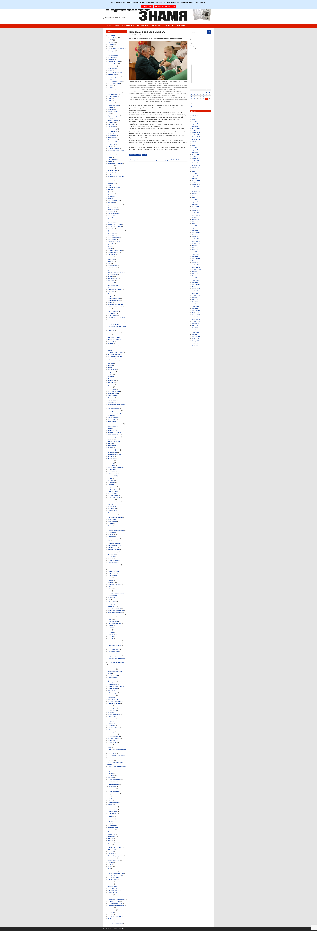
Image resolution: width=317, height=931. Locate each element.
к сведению (111, 330)
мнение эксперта (112, 430)
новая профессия (113, 515)
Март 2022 (195, 230)
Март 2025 (195, 152)
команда (110, 365)
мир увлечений (112, 426)
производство (112, 654)
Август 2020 (195, 271)
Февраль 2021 (196, 258)
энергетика (111, 908)
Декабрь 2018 (196, 315)
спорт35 (110, 798)
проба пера (111, 636)
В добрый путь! (112, 74)
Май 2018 (194, 330)
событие (110, 773)
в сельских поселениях (114, 92)
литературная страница (114, 413)
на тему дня (111, 469)
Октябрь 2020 (196, 267)
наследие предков (113, 495)
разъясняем (111, 697)
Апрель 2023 (195, 202)
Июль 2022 (195, 221)
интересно (111, 296)
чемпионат (111, 882)
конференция (111, 376)
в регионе (110, 87)
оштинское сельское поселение (117, 567)
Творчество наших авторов (115, 832)
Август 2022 (195, 219)
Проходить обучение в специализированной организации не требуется (150, 160)
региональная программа (115, 701)
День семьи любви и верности (116, 231)
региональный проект (114, 703)
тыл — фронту (112, 849)
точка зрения (111, 834)
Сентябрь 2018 (196, 321)
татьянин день (112, 825)
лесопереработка (113, 400)
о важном (110, 523)
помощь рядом (112, 604)
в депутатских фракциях (115, 72)
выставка (110, 146)
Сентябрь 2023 (196, 191)
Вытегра (192, 46)
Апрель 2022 (195, 228)
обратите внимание (113, 532)
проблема (110, 638)
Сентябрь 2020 (196, 269)
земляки (110, 276)
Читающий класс (112, 886)
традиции (110, 838)
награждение (111, 480)
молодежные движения (114, 437)
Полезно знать (157, 25)
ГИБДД (110, 157)
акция (109, 46)
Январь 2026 (195, 130)
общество (110, 534)
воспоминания (112, 135)
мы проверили (112, 458)
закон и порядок (112, 265)
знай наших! (111, 283)
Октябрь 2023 (196, 189)
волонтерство (112, 126)
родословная (111, 719)
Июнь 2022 (195, 223)
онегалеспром (112, 536)
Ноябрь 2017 (195, 343)
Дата (109, 192)
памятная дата (112, 573)
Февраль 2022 (196, 232)
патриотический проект (114, 584)
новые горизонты (112, 519)
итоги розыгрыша (113, 315)
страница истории (113, 809)
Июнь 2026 (195, 119)
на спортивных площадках (115, 467)
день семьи (111, 228)
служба (110, 771)
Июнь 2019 (195, 302)
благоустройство (112, 64)
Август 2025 (195, 141)
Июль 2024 (195, 169)
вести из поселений (113, 105)
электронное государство (115, 903)
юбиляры (110, 921)
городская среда (112, 170)
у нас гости (111, 851)
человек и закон (112, 879)
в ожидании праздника (114, 77)
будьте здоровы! (112, 68)
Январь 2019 (195, 312)
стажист (110, 800)
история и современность (115, 307)
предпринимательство (114, 623)
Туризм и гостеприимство (115, 847)
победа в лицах (112, 595)
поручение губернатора (114, 608)
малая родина (112, 421)
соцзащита (112, 789)
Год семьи (111, 166)
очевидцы (111, 558)
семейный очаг (112, 742)
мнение (110, 428)
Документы (169, 25)
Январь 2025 (195, 156)
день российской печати (115, 226)
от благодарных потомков (115, 545)
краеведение (111, 380)
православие (111, 617)
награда (110, 478)
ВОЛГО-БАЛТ (112, 124)
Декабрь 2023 (196, 184)
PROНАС (110, 40)
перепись (110, 589)
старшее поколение (113, 802)
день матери (111, 211)
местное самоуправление (115, 424)
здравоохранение (113, 274)
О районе (110, 526)
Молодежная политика (114, 432)
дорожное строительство (115, 250)
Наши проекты (181, 25)
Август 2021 (195, 245)
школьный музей (112, 892)
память (110, 578)
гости (109, 174)
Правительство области (115, 612)
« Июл (191, 106)
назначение (111, 484)
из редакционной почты (114, 289)
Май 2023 (194, 200)
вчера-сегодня (112, 137)
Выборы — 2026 (112, 142)
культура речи (112, 389)
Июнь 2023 (195, 197)
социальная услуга (113, 791)
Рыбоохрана (111, 725)
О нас (116, 25)
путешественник (112, 684)
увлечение (111, 853)
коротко (110, 378)
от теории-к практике (114, 549)
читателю (110, 884)
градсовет (111, 181)
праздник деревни (113, 621)
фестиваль (111, 862)
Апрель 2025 (195, 150)
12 (197, 96)
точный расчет (112, 836)
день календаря (112, 207)
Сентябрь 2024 (196, 165)
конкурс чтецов (112, 369)
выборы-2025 (112, 144)
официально (111, 556)
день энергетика (112, 239)
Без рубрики (111, 51)
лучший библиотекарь (114, 417)
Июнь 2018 (195, 328)
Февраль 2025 (196, 154)
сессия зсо (111, 760)
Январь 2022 (195, 234)
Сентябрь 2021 (196, 243)
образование (142, 35)
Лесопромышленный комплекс (116, 404)
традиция (110, 840)
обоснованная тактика (114, 528)
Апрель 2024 (195, 176)
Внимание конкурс (113, 120)
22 (206, 98)
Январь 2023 (195, 208)
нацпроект (111, 500)
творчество (111, 830)
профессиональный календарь (116, 658)
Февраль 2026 (196, 128)
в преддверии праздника (115, 81)
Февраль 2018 (196, 336)
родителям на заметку (114, 714)
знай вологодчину (113, 278)
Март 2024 (195, 178)
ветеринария (111, 109)
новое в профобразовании (115, 517)
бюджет (110, 70)
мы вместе (111, 456)
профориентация (112, 677)
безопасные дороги (113, 55)
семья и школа (112, 753)
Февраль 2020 (196, 284)
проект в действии (113, 649)
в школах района (112, 96)
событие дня (111, 775)
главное (110, 161)
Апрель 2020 (195, 280)
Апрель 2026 (195, 124)
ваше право (111, 103)
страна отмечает (112, 807)
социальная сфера (113, 782)
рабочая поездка (112, 693)
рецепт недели (112, 708)
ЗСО (109, 287)
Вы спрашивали (112, 140)
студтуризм (111, 819)
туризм (110, 845)
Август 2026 (195, 115)
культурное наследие (114, 391)
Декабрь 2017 (196, 341)
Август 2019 (195, 297)
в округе (110, 79)
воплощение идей (113, 129)
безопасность (112, 53)
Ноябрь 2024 (195, 161)
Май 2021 (194, 252)
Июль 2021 (195, 247)
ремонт (111, 816)
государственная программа (116, 176)
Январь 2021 (195, 260)
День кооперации (113, 209)
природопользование (114, 634)
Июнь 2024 (195, 171)
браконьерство (112, 66)
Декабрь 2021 (196, 236)
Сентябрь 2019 (196, 295)
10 (191, 96)
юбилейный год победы (114, 916)
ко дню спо (111, 363)
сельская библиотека (114, 736)
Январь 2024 (195, 182)
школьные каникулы (113, 890)
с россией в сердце (113, 727)
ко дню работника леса (114, 354)
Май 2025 (194, 148)
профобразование (113, 675)
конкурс (110, 367)
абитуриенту (111, 42)
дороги (110, 248)
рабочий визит (112, 695)
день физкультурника (114, 237)
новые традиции (112, 521)
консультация (112, 372)
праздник (110, 619)
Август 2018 (195, 323)
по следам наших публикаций (116, 593)
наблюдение (111, 471)
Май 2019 (194, 304)
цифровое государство (114, 877)
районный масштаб (113, 699)
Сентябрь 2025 (196, 139)
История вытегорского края (115, 304)
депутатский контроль (114, 241)
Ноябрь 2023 (195, 187)
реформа (110, 706)
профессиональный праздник (116, 662)
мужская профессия (113, 450)
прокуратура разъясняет (115, 656)
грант (109, 185)
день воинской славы (114, 200)
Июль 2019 (195, 299)
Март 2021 (195, 256)
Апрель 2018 (195, 332)
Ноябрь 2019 (195, 291)
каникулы (110, 343)
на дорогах (111, 461)
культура (110, 387)
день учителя (111, 235)
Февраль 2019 (196, 310)
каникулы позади (113, 346)
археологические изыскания (116, 48)
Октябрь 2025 (196, 137)
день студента (112, 233)
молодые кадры (112, 445)
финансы (110, 866)
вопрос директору (113, 131)
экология (110, 895)
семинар (110, 745)
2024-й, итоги (111, 35)
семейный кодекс (113, 740)
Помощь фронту (112, 606)
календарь (111, 341)
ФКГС (109, 869)
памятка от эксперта (113, 571)
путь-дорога (111, 690)
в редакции (111, 90)
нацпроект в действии (114, 502)
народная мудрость (113, 489)
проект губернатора (113, 651)
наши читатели (112, 506)
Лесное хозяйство (113, 393)
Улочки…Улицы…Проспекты (116, 856)
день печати (111, 215)
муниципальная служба (114, 454)
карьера (110, 350)
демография (111, 196)
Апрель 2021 (195, 254)
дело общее (111, 194)
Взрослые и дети (112, 111)
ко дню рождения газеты (115, 356)
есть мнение (111, 254)
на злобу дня (111, 465)
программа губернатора (114, 643)
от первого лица (112, 547)
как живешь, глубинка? (114, 339)
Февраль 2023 (196, 206)
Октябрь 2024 (196, 163)
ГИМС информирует (113, 159)
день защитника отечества (115, 205)
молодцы (110, 443)
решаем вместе (112, 710)
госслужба (111, 172)
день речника (111, 222)
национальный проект (114, 497)
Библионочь (111, 59)
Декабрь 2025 (196, 132)
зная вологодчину (113, 285)
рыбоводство (111, 723)
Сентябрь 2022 (196, 217)
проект (110, 647)
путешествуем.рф (113, 688)
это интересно (112, 910)
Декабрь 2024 (196, 158)
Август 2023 (195, 193)
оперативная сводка (113, 539)
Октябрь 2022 (196, 215)
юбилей (110, 914)
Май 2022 (194, 226)
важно (109, 98)
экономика (111, 897)
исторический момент (114, 300)
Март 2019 (195, 308)
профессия (111, 667)
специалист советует (114, 794)
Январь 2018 (195, 338)
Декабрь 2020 (196, 262)
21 (203, 98)
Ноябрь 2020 (195, 265)
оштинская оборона (113, 560)
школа (144, 154)
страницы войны (112, 811)
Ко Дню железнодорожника (115, 352)
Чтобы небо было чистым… (179, 160)
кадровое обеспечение (114, 333)
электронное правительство (116, 905)
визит (109, 114)
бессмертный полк (113, 57)
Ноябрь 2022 (195, 213)
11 (194, 96)
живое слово (111, 259)
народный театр (112, 493)
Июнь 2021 (195, 250)
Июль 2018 (195, 325)
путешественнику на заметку (116, 686)
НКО (109, 513)
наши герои (111, 504)
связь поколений (112, 734)
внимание (110, 118)
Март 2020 (195, 282)
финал (110, 864)
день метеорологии (113, 213)
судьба (110, 823)
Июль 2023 (195, 195)
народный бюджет (113, 491)
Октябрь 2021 (196, 241)
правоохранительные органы (116, 615)
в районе (110, 85)
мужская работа (112, 452)
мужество (110, 447)
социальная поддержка (114, 779)
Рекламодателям (128, 25)
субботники (111, 821)
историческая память (114, 298)
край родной (111, 382)
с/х (109, 729)
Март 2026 (195, 126)
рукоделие (111, 721)
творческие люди (113, 827)
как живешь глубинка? (114, 337)
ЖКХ (109, 263)
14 (203, 96)
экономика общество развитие (116, 899)
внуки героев (111, 122)
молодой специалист (114, 441)
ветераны (110, 107)
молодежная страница (114, 435)
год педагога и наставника (115, 163)
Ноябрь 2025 (195, 135)
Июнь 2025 (195, 145)
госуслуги (110, 179)
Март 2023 (195, 204)
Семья (110, 747)
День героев (111, 202)
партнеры (110, 580)
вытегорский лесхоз (113, 148)
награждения (111, 482)
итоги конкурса (112, 313)
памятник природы (113, 575)
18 (194, 98)
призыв (110, 630)
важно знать (111, 100)
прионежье (111, 632)
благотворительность (114, 61)
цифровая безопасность (115, 875)
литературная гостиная (114, 411)
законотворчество (113, 268)
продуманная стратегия (114, 645)
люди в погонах (112, 419)
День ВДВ (110, 198)
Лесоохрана (111, 398)
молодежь (111, 439)
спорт (109, 796)
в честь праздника (113, 94)
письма (110, 591)
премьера (110, 625)
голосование (111, 168)
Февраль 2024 (196, 180)
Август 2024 (195, 167)
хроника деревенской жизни (116, 873)
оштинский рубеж (113, 562)
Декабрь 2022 (196, 210)
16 (209, 96)
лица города (111, 415)
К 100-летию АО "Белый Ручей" (117, 317)
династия (110, 246)
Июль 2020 (195, 273)
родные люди (111, 716)
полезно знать (112, 601)
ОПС (109, 541)
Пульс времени (112, 682)
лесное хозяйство (135, 154)
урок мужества (112, 858)
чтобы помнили (112, 888)
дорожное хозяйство (113, 252)
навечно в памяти (113, 474)
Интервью (111, 294)
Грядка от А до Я (112, 189)
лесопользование (113, 402)
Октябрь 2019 (196, 293)
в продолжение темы (114, 83)
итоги (109, 309)
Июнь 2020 (195, 276)
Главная (108, 25)
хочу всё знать (112, 871)
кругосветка (111, 385)
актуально (111, 44)
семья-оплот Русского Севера (116, 755)
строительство (112, 813)
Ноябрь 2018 (195, 317)
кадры (109, 335)
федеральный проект (114, 860)
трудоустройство (113, 843)
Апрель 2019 (195, 306)
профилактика (112, 669)
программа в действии (114, 641)
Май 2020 (194, 278)
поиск (109, 599)
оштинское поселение (114, 565)
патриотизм (111, 582)
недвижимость (112, 508)
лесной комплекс (113, 395)
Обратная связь (142, 25)
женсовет (110, 257)
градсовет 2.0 (112, 183)
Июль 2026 (195, 117)
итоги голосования (113, 311)
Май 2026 (194, 122)
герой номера (111, 155)
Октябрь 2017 (196, 345)
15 (206, 96)
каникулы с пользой (113, 348)
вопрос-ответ (111, 133)
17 (191, 98)
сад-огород (111, 732)
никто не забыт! (112, 510)
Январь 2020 (195, 286)
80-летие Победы (113, 38)
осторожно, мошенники (114, 543)
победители (111, 597)
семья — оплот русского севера (117, 749)
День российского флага (115, 224)
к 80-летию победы (113, 324)
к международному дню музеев (117, 326)
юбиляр (110, 918)
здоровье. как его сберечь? (115, 272)
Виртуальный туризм (114, 116)
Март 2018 (195, 334)
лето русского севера (114, 408)
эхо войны (111, 912)
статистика (111, 804)
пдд (109, 586)
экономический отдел (114, 901)
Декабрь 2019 (196, 289)
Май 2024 (194, 174)
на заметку (111, 463)
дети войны (111, 244)
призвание (111, 628)
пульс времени (112, 680)
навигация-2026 (112, 476)
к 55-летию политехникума (115, 322)
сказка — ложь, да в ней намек (117, 766)
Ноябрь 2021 (195, 239)
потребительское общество (116, 610)
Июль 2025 (195, 143)
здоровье (110, 270)
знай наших (111, 280)
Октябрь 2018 (196, 319)
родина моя (111, 712)
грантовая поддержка (114, 187)
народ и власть (112, 487)
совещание (111, 777)
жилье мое (111, 261)
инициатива (111, 291)
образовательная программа (116, 530)
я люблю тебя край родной (115, 923)
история (110, 302)
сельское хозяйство (113, 738)
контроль (110, 374)
